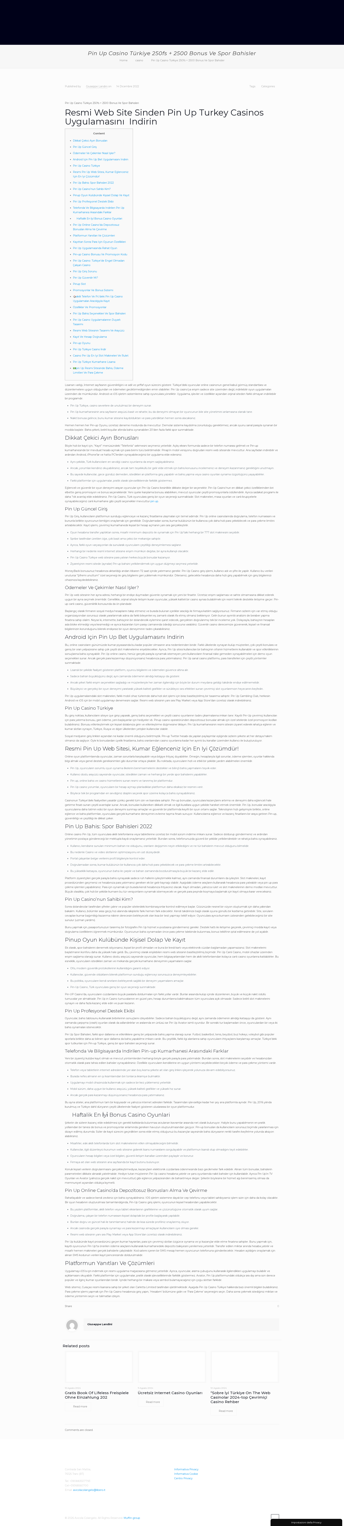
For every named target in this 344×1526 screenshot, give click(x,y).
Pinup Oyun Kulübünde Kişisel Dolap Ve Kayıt (101, 195)
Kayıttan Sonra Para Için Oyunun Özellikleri (99, 241)
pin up (154, 501)
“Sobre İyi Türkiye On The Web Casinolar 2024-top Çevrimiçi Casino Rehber (240, 1397)
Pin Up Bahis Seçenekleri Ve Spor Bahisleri (99, 313)
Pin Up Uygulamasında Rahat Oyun (95, 248)
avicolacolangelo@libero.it (89, 1490)
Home (124, 60)
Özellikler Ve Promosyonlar (89, 307)
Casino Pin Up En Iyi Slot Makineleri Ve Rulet (100, 355)
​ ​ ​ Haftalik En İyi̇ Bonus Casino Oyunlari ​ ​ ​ (99, 218)
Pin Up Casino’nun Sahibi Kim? (92, 189)
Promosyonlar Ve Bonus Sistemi (93, 290)
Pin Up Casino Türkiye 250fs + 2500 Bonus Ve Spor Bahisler (187, 60)
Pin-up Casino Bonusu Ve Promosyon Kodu (100, 254)
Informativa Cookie (186, 1473)
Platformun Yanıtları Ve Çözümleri (94, 235)
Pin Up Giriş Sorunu (85, 271)
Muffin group (132, 1518)
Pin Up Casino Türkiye (86, 165)
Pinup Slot (79, 284)
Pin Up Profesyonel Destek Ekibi (93, 201)
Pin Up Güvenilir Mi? (85, 277)
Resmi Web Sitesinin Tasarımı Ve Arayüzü (98, 330)
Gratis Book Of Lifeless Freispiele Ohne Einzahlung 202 (97, 1395)
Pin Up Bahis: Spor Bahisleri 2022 (93, 182)
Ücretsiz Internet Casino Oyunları (170, 1393)
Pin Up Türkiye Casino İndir (89, 349)
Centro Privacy (183, 1478)
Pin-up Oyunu (81, 343)
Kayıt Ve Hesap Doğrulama (90, 336)
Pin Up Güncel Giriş (85, 147)
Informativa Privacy (186, 1469)
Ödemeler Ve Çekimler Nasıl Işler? (94, 153)
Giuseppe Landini (97, 86)
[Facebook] (265, 1518)
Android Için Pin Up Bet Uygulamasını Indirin (100, 159)
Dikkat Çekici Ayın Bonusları (90, 140)
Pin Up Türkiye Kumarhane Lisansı (94, 361)
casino (139, 60)
